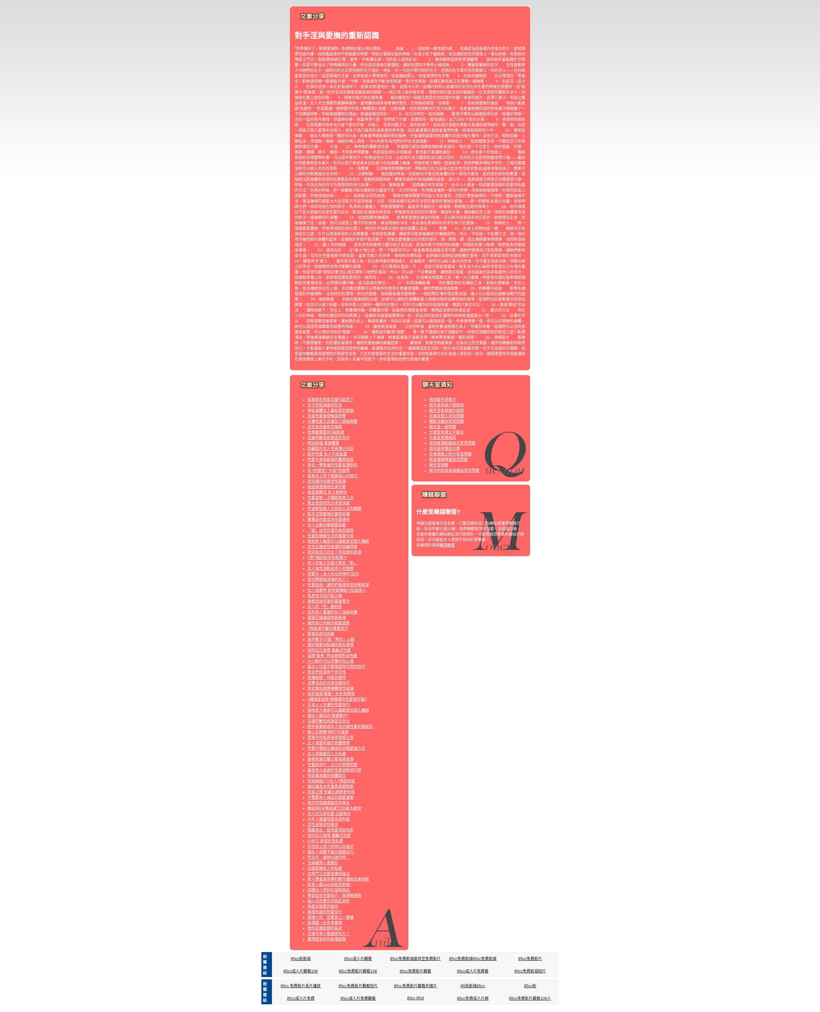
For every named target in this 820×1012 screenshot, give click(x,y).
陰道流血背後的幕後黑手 (329, 601)
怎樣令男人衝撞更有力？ (329, 934)
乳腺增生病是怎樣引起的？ (331, 399)
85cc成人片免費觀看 (358, 998)
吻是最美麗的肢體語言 (327, 776)
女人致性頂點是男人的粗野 (331, 568)
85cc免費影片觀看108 (358, 971)
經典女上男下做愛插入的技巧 (332, 476)
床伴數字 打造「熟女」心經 (331, 639)
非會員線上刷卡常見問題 (450, 454)
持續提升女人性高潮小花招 (331, 449)
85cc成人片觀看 (358, 959)
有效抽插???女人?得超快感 (331, 781)
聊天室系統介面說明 (446, 405)
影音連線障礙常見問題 (448, 459)
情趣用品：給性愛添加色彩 (331, 830)
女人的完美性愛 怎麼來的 (329, 814)
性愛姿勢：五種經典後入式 (331, 498)
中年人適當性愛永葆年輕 (329, 819)
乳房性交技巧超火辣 (325, 596)
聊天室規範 (438, 465)
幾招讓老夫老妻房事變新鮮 (331, 786)
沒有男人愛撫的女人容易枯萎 (332, 612)
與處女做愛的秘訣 (323, 906)
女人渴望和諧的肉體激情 (329, 743)
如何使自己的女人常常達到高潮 (334, 552)
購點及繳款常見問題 (446, 421)
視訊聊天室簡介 (442, 399)
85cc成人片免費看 (472, 971)
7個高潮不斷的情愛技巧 (328, 628)
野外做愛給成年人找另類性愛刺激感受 (340, 726)
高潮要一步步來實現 (325, 923)
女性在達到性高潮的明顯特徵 (332, 547)
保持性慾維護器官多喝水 (329, 803)
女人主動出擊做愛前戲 (327, 525)
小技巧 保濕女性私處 (325, 841)
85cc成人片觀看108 (300, 971)
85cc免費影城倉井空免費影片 (415, 959)
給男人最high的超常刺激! (329, 884)
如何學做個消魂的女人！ (329, 579)
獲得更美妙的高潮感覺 (327, 939)
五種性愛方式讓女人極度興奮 (332, 421)
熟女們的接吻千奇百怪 (327, 672)
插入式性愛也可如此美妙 (329, 901)
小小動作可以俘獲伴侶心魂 (331, 661)
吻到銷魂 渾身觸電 (323, 443)
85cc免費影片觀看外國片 (415, 986)
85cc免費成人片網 (472, 998)
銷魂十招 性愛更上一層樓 (331, 917)
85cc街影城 (301, 959)
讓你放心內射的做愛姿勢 (329, 623)
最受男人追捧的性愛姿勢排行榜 (334, 770)
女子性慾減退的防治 (325, 405)
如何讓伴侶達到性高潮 (327, 481)
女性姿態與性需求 (323, 825)
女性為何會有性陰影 (325, 427)
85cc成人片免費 (301, 998)
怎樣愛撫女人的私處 (325, 868)
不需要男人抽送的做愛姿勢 (331, 797)
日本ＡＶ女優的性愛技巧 (329, 705)
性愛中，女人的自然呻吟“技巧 (333, 574)
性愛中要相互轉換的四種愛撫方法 (336, 748)
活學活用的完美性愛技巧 (329, 683)
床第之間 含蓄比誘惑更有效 (331, 792)
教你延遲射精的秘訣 (325, 928)
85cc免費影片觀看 (415, 971)
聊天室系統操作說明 (446, 410)
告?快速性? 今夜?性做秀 (329, 470)
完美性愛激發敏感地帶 (327, 416)
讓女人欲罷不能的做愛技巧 (331, 852)
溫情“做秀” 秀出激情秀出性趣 (332, 656)
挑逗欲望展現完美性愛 (327, 487)
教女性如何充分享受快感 (329, 503)
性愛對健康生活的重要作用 (331, 536)
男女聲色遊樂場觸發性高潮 (331, 688)
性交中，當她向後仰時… (329, 857)
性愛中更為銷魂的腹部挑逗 (331, 459)
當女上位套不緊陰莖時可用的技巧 (336, 667)
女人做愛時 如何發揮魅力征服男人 (337, 590)
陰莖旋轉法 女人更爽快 (327, 492)
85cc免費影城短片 (530, 971)
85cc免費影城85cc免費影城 (472, 959)
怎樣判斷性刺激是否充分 (329, 438)
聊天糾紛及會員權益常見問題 (454, 470)
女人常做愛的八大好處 (327, 754)
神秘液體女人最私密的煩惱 (331, 410)
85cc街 (530, 986)
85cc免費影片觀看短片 (358, 986)
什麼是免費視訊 (442, 438)
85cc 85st (415, 998)
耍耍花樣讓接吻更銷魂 (327, 617)
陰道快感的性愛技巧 (325, 912)
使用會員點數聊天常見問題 (452, 443)
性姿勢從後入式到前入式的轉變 (334, 508)
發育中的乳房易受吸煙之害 (331, 737)
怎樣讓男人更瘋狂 (323, 863)
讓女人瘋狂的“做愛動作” (328, 716)
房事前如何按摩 (321, 634)
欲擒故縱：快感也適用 (327, 677)
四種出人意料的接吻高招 (329, 890)
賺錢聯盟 (447, 545)
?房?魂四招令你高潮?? (327, 558)
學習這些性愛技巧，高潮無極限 (334, 895)
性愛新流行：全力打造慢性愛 (332, 765)
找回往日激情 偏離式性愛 (329, 650)
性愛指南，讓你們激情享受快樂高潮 (338, 585)
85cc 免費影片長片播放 (301, 986)
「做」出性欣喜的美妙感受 (331, 530)
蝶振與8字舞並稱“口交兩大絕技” (335, 808)
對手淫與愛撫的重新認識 (329, 514)
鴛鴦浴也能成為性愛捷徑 (329, 519)
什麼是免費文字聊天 (446, 432)
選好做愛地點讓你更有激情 (331, 645)
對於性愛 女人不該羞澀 (327, 454)
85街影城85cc (473, 986)
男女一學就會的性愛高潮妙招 (332, 465)
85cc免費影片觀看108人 (530, 998)
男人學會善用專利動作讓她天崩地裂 (338, 879)
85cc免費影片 (530, 959)
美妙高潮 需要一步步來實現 (331, 694)
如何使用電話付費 (444, 449)
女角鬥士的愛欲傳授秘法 (329, 874)
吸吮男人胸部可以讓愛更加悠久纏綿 (338, 541)
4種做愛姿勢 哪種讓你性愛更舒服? (337, 699)
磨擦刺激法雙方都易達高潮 (331, 759)
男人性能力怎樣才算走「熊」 (332, 563)
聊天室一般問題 (442, 427)
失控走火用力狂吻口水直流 (331, 846)
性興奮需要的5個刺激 (326, 432)
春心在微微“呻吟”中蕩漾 (328, 732)
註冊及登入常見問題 (446, 416)
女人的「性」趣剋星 (325, 607)
